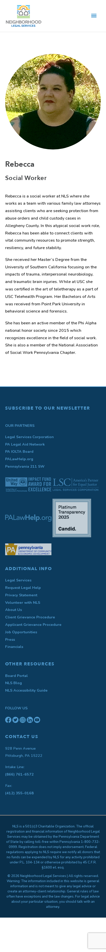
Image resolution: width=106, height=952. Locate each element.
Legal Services (18, 580)
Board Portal (16, 675)
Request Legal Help (23, 587)
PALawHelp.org (19, 458)
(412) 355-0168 (19, 793)
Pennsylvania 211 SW (25, 466)
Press (10, 639)
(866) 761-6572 (19, 774)
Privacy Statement (21, 595)
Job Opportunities (21, 632)
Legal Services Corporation (29, 436)
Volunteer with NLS (22, 602)
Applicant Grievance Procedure (33, 624)
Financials (14, 646)
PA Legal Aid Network (25, 444)
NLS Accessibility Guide (26, 690)
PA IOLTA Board (19, 451)
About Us (13, 609)
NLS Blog (13, 682)
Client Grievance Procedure (30, 617)
